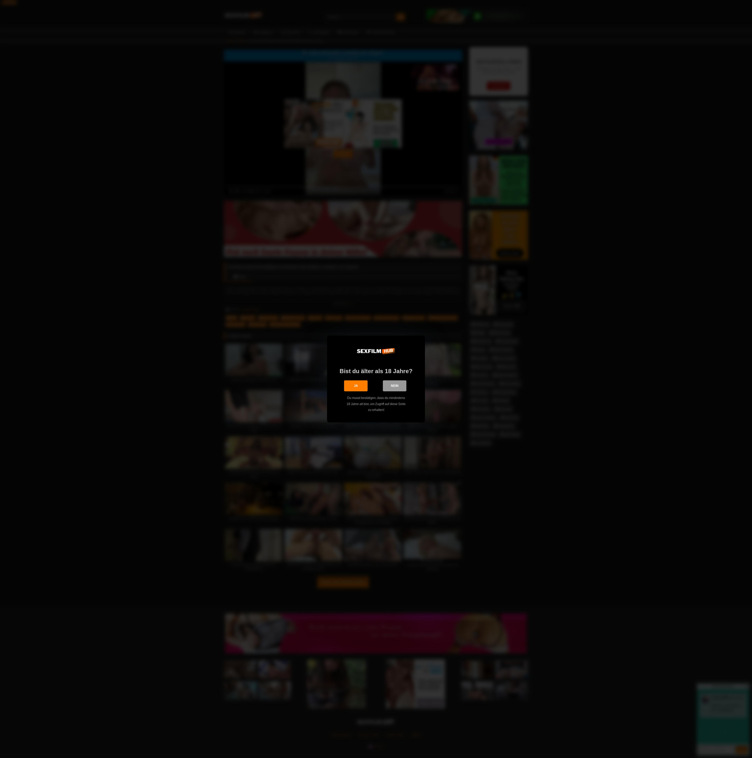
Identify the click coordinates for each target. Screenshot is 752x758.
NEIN (395, 385)
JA (356, 385)
